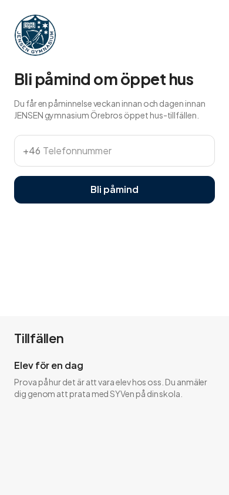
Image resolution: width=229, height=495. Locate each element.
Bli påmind (114, 189)
